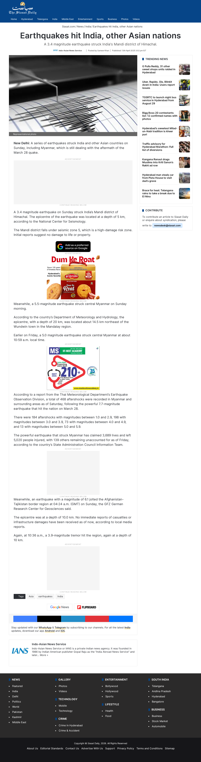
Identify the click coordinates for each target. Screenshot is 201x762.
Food (108, 716)
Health (109, 710)
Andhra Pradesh (161, 691)
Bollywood (111, 686)
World (15, 706)
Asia (31, 596)
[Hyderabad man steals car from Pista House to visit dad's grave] (184, 177)
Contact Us (72, 748)
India (54, 19)
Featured (17, 686)
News (80, 26)
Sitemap (170, 748)
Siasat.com (68, 26)
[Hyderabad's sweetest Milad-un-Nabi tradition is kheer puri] (184, 131)
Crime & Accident (69, 730)
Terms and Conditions (149, 748)
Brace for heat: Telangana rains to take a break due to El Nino (158, 193)
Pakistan (17, 711)
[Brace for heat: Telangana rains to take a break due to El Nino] (184, 193)
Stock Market (160, 721)
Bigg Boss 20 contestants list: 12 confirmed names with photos (159, 115)
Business (112, 19)
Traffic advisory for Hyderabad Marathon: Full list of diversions (157, 146)
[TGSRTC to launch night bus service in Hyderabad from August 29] (184, 100)
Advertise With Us (92, 748)
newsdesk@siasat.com (167, 225)
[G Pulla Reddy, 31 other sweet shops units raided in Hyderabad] (184, 69)
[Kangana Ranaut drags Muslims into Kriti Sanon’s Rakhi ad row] (184, 162)
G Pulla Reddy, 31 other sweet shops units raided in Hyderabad (158, 69)
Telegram (60, 627)
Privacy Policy (125, 748)
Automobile (159, 726)
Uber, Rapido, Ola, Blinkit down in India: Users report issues (158, 84)
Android (50, 630)
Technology (66, 710)
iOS (63, 630)
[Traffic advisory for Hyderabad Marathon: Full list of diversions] (184, 146)
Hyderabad (27, 19)
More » (44, 655)
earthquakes (45, 596)
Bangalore (158, 701)
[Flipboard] (86, 607)
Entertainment (85, 19)
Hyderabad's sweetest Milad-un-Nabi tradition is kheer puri (159, 131)
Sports (100, 19)
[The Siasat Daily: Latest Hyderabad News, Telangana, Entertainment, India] (22, 8)
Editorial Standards (51, 748)
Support (110, 748)
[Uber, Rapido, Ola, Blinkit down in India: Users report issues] (184, 84)
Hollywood (111, 691)
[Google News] (59, 607)
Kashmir (17, 717)
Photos (124, 19)
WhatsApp (45, 627)
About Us (32, 748)
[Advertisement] (73, 182)
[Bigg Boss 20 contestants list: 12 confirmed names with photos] (184, 115)
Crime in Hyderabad (71, 725)
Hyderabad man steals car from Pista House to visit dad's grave (158, 177)
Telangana (42, 19)
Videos (136, 19)
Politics (16, 701)
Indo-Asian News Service (70, 50)
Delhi (15, 696)
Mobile (63, 705)
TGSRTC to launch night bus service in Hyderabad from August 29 (159, 100)
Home (14, 19)
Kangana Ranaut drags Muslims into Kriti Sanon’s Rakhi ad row (157, 162)
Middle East (68, 19)
